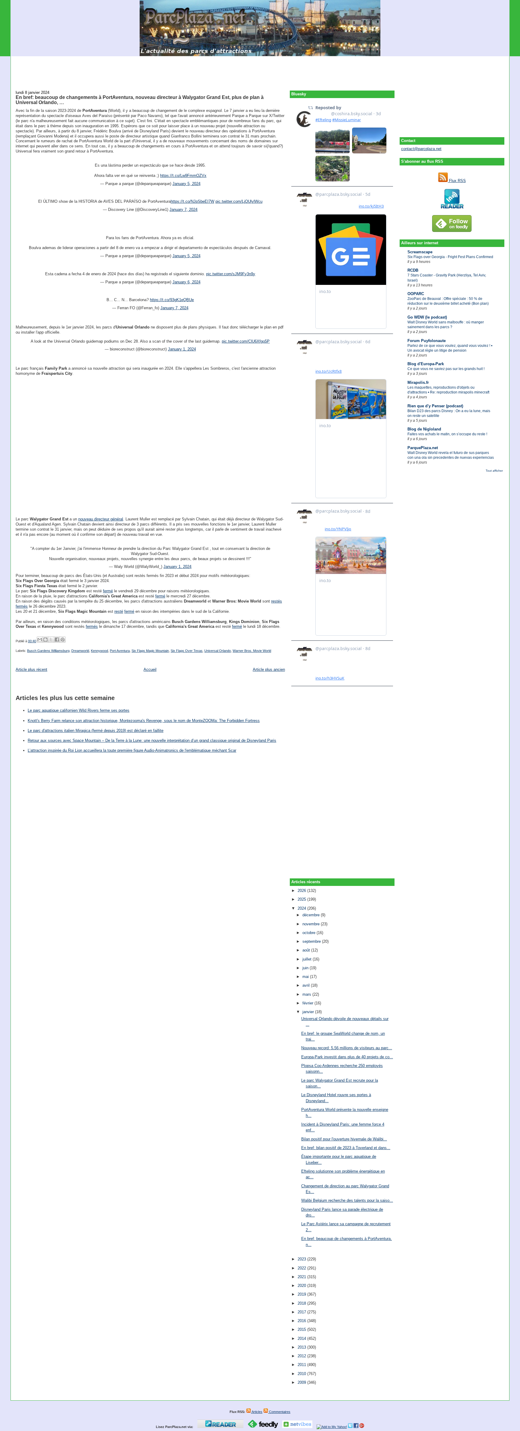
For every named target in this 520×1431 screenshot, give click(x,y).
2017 (302, 1312)
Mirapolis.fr (418, 382)
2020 (302, 1285)
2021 (302, 1277)
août (306, 950)
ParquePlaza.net (422, 448)
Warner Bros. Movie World (252, 650)
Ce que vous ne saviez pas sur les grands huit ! (445, 369)
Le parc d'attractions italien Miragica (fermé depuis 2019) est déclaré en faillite (95, 730)
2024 (302, 908)
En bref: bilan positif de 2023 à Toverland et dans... (345, 1148)
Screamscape (419, 252)
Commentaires (279, 1412)
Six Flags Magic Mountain (150, 650)
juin (306, 968)
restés (276, 601)
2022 (302, 1268)
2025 (302, 899)
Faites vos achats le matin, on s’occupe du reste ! (447, 434)
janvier (308, 1012)
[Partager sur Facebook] (57, 640)
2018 (302, 1303)
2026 (302, 890)
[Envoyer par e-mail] (40, 640)
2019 (302, 1294)
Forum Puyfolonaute (426, 340)
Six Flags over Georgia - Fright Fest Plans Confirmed (450, 257)
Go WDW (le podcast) (427, 317)
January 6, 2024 (186, 282)
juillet (307, 959)
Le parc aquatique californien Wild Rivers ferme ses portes (78, 710)
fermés (22, 606)
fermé (108, 591)
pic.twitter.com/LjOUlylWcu (238, 201)
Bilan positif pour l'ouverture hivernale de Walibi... (344, 1139)
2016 (302, 1320)
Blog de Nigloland (424, 429)
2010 (302, 1373)
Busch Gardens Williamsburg (48, 650)
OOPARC (415, 293)
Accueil (150, 669)
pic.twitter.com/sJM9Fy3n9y (230, 274)
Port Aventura (120, 650)
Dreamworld (80, 650)
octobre (309, 932)
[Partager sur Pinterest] (63, 640)
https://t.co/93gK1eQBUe (172, 300)
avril (306, 985)
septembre (312, 941)
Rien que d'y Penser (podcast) (435, 406)
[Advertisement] (260, 69)
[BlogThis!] (45, 640)
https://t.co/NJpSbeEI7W (192, 201)
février (308, 1003)
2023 (302, 1259)
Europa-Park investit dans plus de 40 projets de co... (347, 1057)
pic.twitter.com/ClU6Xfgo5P (246, 341)
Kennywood (99, 650)
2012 (302, 1356)
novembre (311, 924)
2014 (302, 1338)
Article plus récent (31, 669)
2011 (302, 1364)
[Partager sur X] (51, 640)
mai (306, 976)
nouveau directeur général (100, 519)
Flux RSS (457, 180)
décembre (311, 915)
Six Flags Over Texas (187, 650)
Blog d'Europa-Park (425, 364)
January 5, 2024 (186, 183)
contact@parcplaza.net (421, 148)
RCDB (412, 270)
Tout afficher (494, 470)
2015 (302, 1329)
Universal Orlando (217, 650)
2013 (302, 1347)
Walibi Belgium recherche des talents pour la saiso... (347, 1200)
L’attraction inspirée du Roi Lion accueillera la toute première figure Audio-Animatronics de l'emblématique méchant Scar (132, 750)
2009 (302, 1382)
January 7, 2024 (183, 209)
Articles (256, 1412)
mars (307, 994)
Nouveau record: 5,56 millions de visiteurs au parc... (346, 1048)
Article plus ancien (269, 669)
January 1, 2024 (182, 349)
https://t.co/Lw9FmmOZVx (183, 175)
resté (118, 611)
